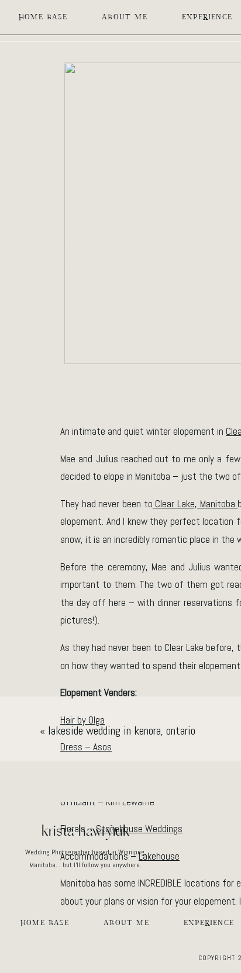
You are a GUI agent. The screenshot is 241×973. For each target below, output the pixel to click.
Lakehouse (159, 856)
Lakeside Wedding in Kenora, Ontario (121, 730)
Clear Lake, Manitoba (195, 503)
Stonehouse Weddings (139, 828)
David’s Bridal (147, 774)
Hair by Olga (82, 720)
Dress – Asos (86, 746)
